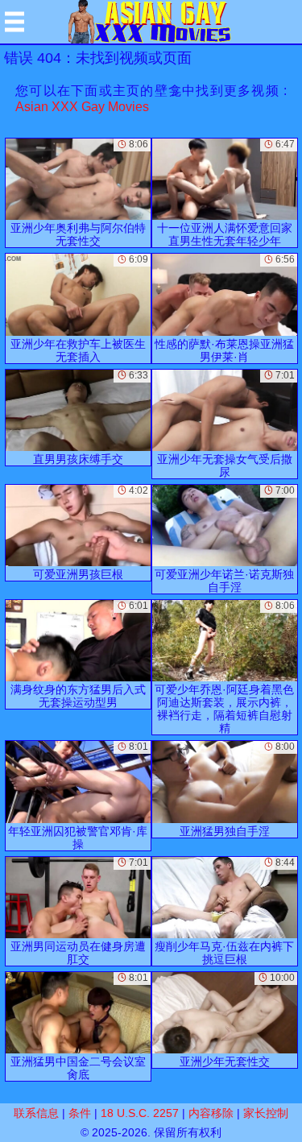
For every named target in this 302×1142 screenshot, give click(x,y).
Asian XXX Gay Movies (82, 107)
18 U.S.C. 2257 (140, 1113)
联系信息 (36, 1113)
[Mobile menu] (14, 22)
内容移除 (211, 1113)
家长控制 (265, 1113)
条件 (79, 1113)
